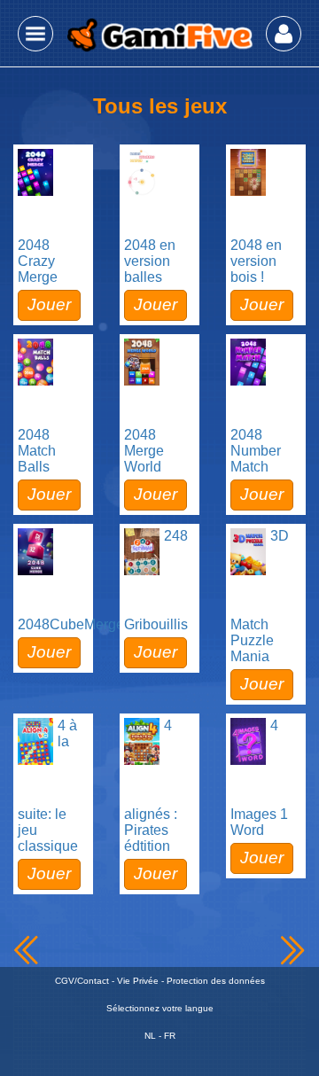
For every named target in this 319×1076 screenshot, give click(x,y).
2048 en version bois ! (256, 261)
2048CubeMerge (71, 624)
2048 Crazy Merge (38, 261)
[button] (35, 33)
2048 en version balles (149, 261)
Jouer (49, 304)
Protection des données (216, 981)
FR (169, 1036)
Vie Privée (138, 981)
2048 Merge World (144, 450)
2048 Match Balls (37, 450)
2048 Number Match (255, 450)
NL (150, 1036)
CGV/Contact (82, 981)
